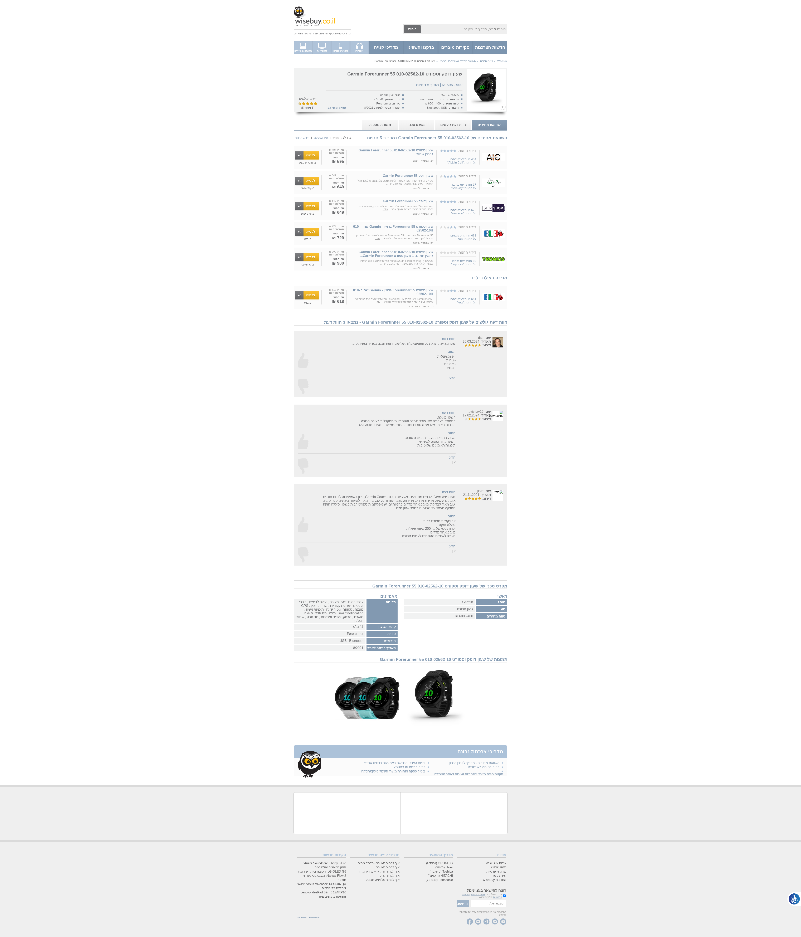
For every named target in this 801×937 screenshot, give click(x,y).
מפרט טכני (339, 107)
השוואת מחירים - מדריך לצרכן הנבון (474, 763)
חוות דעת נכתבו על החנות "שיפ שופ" (463, 211)
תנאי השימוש (478, 894)
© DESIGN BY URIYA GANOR (308, 917)
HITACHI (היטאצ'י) (440, 875)
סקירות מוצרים (324, 33)
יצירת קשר (499, 875)
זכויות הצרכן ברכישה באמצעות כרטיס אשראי (394, 763)
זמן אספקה (321, 137)
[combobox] (464, 29)
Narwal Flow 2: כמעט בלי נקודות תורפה (324, 878)
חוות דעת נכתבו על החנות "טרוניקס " (463, 262)
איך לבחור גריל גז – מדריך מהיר (378, 871)
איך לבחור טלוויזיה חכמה (382, 880)
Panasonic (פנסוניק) (439, 880)
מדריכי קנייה (343, 33)
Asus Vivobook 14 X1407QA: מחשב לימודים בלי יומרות (321, 886)
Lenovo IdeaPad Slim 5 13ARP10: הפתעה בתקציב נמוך (323, 894)
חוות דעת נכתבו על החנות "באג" (463, 237)
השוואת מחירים (303, 33)
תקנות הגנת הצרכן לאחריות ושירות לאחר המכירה (468, 774)
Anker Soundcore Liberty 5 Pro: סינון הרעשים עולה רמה (324, 865)
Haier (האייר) (444, 867)
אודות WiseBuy (496, 863)
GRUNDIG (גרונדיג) (439, 863)
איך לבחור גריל (389, 875)
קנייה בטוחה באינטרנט (483, 767)
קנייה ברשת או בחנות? (409, 767)
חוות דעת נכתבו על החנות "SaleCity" (463, 186)
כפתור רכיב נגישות (794, 899)
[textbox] (488, 903)
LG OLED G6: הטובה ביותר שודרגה (322, 871)
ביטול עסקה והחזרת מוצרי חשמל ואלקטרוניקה (393, 771)
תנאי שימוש (498, 867)
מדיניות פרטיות (496, 871)
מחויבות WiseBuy (494, 880)
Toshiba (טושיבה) (441, 871)
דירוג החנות (302, 137)
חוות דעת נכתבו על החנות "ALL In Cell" (461, 160)
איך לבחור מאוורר (387, 867)
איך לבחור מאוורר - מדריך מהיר (378, 863)
